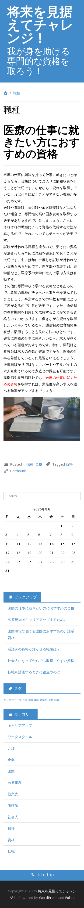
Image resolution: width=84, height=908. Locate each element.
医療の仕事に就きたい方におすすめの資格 (42, 141)
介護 (25, 700)
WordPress (48, 897)
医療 (11, 771)
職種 (16, 92)
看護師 (13, 805)
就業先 (43, 700)
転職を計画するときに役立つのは (34, 672)
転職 (57, 700)
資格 (38, 464)
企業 (11, 759)
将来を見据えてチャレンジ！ (40, 24)
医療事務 (33, 700)
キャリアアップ (12, 700)
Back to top (42, 874)
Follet (69, 897)
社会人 (13, 817)
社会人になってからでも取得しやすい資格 (41, 660)
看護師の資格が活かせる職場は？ (34, 649)
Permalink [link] (18, 470)
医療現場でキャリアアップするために (37, 619)
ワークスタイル (20, 736)
